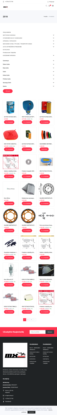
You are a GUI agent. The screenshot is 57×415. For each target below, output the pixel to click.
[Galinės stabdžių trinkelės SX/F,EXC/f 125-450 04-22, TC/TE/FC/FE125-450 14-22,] (46, 243)
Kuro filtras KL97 (8, 279)
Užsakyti (49, 332)
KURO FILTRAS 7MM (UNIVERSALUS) (14, 306)
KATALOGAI (32, 356)
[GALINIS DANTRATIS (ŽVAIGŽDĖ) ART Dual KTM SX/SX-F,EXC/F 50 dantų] (10, 216)
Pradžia (45, 16)
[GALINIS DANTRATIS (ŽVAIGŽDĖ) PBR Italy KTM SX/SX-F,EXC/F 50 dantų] (46, 189)
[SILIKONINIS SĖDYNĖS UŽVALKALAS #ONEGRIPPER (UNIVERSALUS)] (46, 135)
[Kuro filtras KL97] (10, 270)
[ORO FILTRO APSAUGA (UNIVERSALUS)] (46, 270)
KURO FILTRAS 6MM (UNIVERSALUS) (32, 279)
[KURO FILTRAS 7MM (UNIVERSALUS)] (10, 297)
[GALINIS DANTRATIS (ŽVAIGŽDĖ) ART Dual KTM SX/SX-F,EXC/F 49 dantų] (28, 216)
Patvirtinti (31, 412)
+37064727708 (9, 1)
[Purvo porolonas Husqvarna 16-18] (46, 216)
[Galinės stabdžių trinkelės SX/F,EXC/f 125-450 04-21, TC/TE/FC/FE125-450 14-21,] (10, 162)
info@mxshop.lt (9, 395)
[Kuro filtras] (10, 189)
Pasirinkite (44, 149)
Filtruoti (8, 91)
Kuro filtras (7, 198)
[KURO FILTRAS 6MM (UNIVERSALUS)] (28, 270)
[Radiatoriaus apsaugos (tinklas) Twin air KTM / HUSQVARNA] (28, 189)
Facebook (8, 401)
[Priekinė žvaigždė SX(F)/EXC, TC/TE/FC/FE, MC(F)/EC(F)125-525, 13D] (28, 162)
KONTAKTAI (32, 359)
